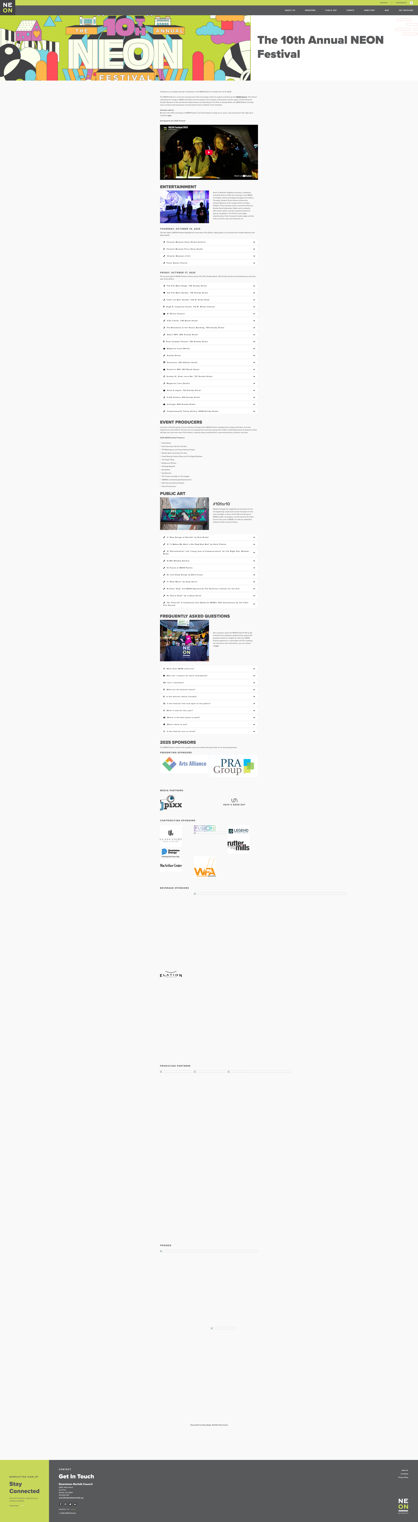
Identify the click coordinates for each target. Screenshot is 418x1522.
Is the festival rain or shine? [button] (180, 731)
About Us (290, 10)
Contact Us (64, 1509)
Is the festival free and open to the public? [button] (188, 703)
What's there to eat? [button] (176, 724)
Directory (369, 10)
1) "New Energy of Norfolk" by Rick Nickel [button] (187, 537)
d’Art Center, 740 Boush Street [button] (182, 320)
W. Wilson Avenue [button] (175, 313)
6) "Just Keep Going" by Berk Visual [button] (184, 574)
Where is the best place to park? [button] (183, 717)
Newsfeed (310, 10)
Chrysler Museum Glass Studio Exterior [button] (186, 242)
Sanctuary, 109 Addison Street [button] (181, 362)
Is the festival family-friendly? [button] (181, 696)
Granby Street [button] (173, 355)
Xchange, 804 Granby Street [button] (181, 404)
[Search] (411, 2)
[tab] (209, 242)
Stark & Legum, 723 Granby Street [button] (183, 390)
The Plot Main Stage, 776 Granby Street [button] (186, 286)
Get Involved (406, 10)
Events (350, 10)
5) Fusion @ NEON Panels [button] (179, 568)
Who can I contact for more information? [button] (186, 675)
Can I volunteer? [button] (175, 682)
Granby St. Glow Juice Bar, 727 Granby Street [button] (189, 376)
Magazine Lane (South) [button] (178, 383)
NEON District (241, 97)
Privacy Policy (403, 1477)
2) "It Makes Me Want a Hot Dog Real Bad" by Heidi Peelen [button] (196, 544)
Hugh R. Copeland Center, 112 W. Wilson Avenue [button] (190, 306)
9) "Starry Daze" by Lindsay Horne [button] (183, 595)
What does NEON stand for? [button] (180, 668)
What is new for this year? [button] (179, 710)
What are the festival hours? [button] (180, 689)
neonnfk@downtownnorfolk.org (71, 1498)
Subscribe (14, 1505)
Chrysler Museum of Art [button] (178, 256)
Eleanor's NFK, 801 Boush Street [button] (182, 369)
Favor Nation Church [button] (176, 263)
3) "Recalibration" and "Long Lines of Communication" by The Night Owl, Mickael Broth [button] (206, 552)
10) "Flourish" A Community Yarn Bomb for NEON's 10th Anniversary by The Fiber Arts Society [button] (206, 603)
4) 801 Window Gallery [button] (177, 561)
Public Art (331, 10)
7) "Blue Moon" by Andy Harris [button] (181, 581)
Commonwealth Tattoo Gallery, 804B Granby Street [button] (192, 411)
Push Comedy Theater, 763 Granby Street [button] (186, 341)
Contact (384, 3)
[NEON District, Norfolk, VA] (7, 8)
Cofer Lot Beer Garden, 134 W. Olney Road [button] (187, 299)
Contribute (401, 3)
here (169, 115)
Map (387, 10)
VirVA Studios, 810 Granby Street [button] (183, 397)
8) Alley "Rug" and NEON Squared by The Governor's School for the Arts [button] (203, 588)
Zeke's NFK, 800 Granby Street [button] (182, 334)
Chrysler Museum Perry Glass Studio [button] (184, 249)
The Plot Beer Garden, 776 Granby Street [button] (187, 293)
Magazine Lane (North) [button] (178, 348)
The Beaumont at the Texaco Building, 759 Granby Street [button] (195, 327)
